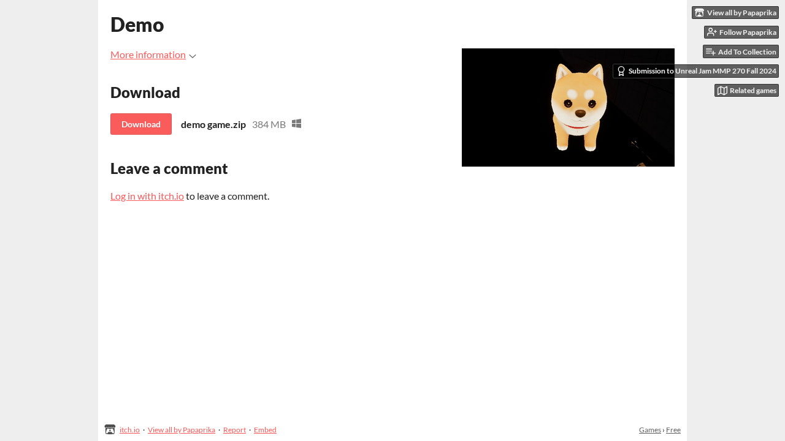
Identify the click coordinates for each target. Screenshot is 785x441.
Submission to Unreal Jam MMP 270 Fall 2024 (702, 70)
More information (148, 54)
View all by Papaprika (181, 429)
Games (650, 429)
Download (141, 124)
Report (234, 429)
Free (673, 429)
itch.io (130, 429)
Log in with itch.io (147, 196)
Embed (265, 429)
